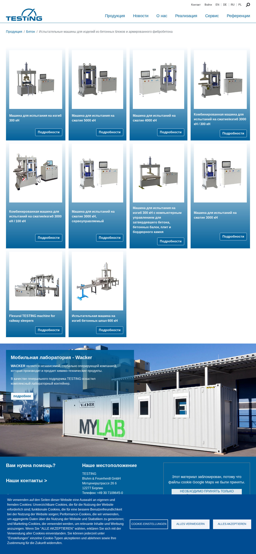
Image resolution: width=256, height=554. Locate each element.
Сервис (212, 16)
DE (225, 4)
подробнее (22, 396)
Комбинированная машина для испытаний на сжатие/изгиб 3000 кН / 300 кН (220, 119)
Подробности (49, 132)
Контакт (196, 4)
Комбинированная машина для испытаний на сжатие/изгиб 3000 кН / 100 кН (35, 216)
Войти (208, 4)
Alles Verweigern (190, 523)
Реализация (186, 16)
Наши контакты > (26, 480)
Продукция (115, 16)
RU (232, 4)
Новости (140, 16)
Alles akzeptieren (232, 523)
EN (217, 4)
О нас (161, 16)
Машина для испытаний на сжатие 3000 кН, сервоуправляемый (93, 216)
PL (240, 4)
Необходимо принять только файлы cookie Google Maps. (207, 494)
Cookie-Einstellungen (148, 523)
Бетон (30, 31)
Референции (238, 16)
